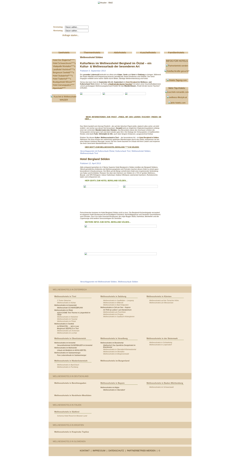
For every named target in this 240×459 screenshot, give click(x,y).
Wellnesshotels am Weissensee (161, 303)
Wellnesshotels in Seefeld (64, 324)
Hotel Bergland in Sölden (149, 138)
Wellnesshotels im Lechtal (67, 333)
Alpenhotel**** (59, 88)
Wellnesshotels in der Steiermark (162, 338)
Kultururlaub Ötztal (106, 151)
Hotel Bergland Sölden (95, 159)
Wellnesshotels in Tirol (65, 296)
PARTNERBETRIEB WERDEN (141, 450)
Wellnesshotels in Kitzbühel (67, 317)
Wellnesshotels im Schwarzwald (161, 387)
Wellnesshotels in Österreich (70, 289)
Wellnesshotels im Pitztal (66, 321)
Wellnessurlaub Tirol (89, 153)
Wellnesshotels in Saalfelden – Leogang (118, 300)
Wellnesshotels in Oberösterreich (70, 338)
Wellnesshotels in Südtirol (66, 412)
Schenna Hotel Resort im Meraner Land (72, 416)
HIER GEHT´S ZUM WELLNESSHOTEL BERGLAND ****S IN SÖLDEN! (112, 147)
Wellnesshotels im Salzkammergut (67, 353)
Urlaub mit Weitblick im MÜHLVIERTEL (71, 350)
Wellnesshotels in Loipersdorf (160, 345)
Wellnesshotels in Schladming (160, 342)
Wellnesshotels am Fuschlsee (114, 312)
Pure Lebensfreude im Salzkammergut (71, 355)
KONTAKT (85, 450)
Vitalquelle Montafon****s (64, 66)
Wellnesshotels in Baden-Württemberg (165, 383)
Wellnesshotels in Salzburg (113, 296)
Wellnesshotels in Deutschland (70, 376)
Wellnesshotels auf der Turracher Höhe (164, 300)
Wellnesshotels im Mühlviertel (65, 348)
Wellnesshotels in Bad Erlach (68, 365)
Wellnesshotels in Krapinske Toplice (71, 432)
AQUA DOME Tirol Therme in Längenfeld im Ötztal (73, 314)
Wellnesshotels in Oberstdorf (114, 390)
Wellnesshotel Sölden (141, 151)
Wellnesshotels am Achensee (68, 331)
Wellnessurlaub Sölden (128, 282)
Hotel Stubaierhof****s (63, 75)
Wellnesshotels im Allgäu (109, 387)
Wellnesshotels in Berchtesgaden (70, 383)
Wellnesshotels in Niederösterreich (71, 361)
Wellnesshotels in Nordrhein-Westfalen (72, 395)
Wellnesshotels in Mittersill (113, 303)
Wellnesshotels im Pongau (113, 314)
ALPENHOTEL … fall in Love (68, 326)
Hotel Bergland (132, 82)
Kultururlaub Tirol (122, 151)
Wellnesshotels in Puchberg (67, 367)
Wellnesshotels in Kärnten (159, 296)
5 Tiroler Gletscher (64, 300)
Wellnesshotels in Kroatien (68, 425)
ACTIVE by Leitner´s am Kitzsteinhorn (117, 310)
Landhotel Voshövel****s (64, 69)
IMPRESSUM (99, 450)
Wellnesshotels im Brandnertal (111, 343)
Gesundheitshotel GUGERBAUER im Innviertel (74, 345)
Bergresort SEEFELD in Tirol (68, 328)
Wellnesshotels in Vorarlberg (114, 338)
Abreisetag (58, 30)
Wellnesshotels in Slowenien (69, 441)
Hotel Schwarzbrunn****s (64, 63)
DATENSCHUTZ (116, 450)
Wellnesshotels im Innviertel (64, 343)
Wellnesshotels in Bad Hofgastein (116, 305)
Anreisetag (58, 27)
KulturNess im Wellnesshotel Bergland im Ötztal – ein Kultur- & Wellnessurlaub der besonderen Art (115, 65)
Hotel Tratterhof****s (62, 79)
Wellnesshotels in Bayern (112, 383)
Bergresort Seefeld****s (63, 72)
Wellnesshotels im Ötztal (63, 310)
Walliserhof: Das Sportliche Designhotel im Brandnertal (119, 346)
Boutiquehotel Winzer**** (64, 82)
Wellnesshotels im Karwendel (65, 305)
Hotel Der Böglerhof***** (64, 60)
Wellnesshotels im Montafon (113, 352)
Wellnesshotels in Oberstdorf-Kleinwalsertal (119, 349)
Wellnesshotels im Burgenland (114, 361)
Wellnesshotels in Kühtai (66, 303)
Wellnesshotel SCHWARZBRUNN (70, 308)
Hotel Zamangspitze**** (63, 85)
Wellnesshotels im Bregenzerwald (116, 354)
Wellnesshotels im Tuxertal (67, 319)
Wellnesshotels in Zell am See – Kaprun (115, 307)
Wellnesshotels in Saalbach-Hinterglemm (118, 317)
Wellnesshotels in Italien (67, 405)
